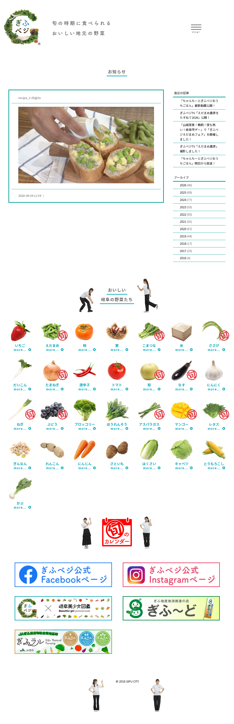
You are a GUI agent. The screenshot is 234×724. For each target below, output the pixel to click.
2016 (183, 258)
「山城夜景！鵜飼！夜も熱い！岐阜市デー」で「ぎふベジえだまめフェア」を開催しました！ (199, 132)
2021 (183, 221)
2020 (183, 229)
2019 (183, 236)
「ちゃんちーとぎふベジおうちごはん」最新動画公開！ (199, 103)
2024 (183, 199)
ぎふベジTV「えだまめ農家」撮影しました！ (199, 148)
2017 (183, 251)
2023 (183, 207)
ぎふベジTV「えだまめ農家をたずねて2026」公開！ (199, 115)
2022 (183, 214)
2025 (183, 192)
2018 (183, 243)
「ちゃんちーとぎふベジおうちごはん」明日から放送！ (199, 160)
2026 (183, 185)
